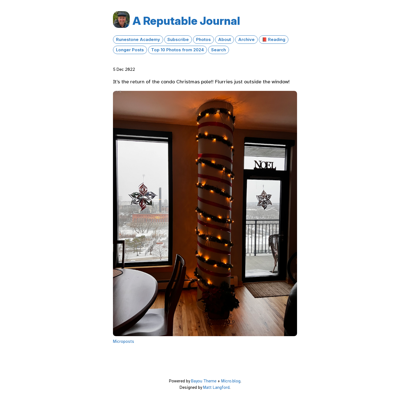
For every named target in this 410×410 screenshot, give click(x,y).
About (224, 39)
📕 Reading (273, 39)
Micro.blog (230, 381)
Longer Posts (130, 49)
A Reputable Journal (186, 21)
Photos (203, 39)
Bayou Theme (203, 381)
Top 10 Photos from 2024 (177, 49)
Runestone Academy (138, 39)
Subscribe (178, 39)
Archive (246, 39)
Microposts (123, 341)
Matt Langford (216, 387)
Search (218, 49)
